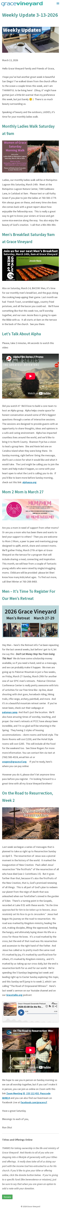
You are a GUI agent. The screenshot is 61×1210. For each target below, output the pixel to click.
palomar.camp (9, 712)
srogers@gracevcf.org (14, 761)
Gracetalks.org (14, 995)
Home (54, 9)
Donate (7, 1196)
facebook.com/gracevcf (34, 1102)
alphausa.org (29, 482)
